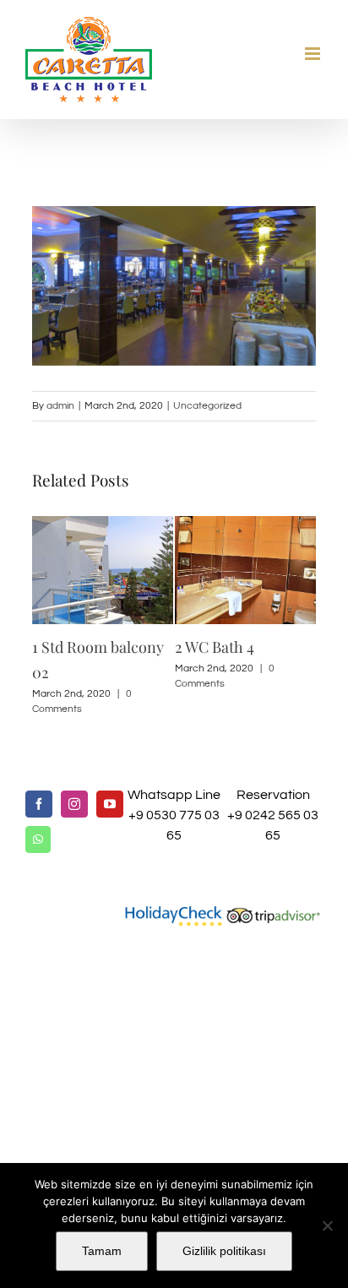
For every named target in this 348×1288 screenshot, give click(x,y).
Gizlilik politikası (224, 1251)
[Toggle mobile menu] (314, 53)
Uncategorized (207, 405)
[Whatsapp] (38, 818)
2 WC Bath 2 (262, 647)
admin (60, 405)
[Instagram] (74, 782)
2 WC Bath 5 (118, 647)
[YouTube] (109, 782)
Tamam (102, 1251)
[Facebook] (38, 782)
